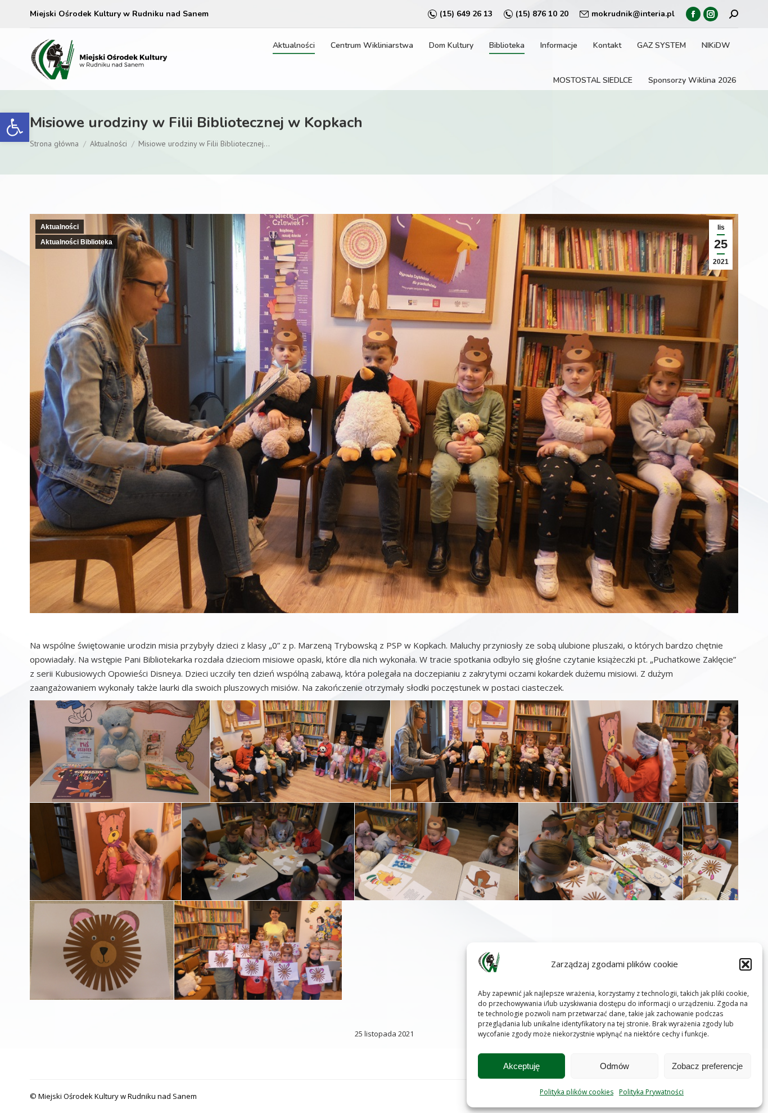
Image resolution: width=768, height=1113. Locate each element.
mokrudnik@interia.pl (633, 13)
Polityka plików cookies (576, 1092)
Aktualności (59, 227)
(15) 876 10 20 (542, 13)
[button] (14, 127)
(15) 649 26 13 (466, 13)
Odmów (614, 1066)
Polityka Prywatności (651, 1092)
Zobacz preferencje (707, 1066)
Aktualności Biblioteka (76, 242)
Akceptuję (521, 1066)
